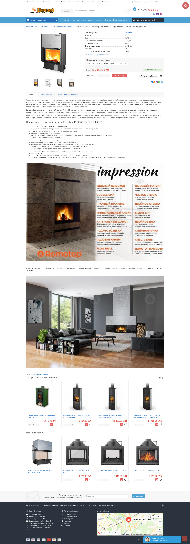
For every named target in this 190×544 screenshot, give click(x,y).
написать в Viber (35, 514)
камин (38, 374)
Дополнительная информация (69, 94)
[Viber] (157, 82)
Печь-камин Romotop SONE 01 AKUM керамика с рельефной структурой (147, 417)
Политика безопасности (70, 2)
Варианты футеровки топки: (98, 60)
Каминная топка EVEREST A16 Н (112, 470)
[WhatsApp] (159, 82)
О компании (46, 505)
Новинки (75, 20)
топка (33, 374)
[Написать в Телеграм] (154, 14)
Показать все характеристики (96, 55)
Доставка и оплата (50, 2)
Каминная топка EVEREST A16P (147, 470)
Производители (120, 20)
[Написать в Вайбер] (157, 14)
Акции (99, 20)
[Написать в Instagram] (161, 14)
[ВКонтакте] (152, 82)
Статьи (108, 20)
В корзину (119, 76)
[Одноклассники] (154, 82)
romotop (45, 374)
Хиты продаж (88, 20)
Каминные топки (41, 26)
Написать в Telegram (37, 516)
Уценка (66, 20)
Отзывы (67, 525)
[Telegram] (162, 82)
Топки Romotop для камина (61, 26)
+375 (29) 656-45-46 (37, 519)
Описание (32, 94)
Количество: (91, 75)
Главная (29, 26)
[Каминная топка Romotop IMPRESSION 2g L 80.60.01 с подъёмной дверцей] (54, 54)
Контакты (105, 2)
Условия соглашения (90, 2)
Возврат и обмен (34, 2)
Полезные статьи (70, 516)
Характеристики (46, 94)
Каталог (38, 20)
